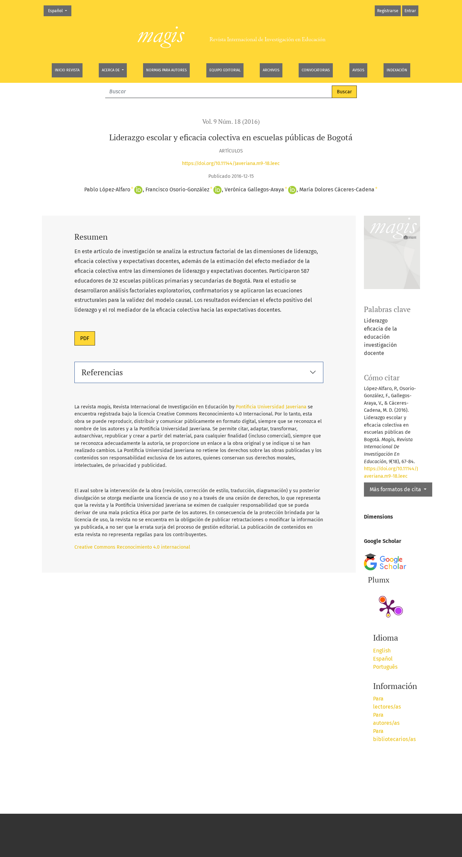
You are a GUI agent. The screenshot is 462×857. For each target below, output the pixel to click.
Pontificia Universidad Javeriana (271, 407)
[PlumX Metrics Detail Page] (388, 607)
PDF (84, 338)
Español (59, 10)
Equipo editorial (224, 70)
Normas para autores (166, 70)
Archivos (271, 70)
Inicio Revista (67, 70)
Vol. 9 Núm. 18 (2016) (231, 121)
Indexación (397, 70)
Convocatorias (316, 70)
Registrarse (387, 10)
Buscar (344, 92)
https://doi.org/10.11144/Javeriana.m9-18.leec (231, 163)
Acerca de (111, 70)
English (382, 650)
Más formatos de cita (396, 489)
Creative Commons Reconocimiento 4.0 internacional (132, 547)
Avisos (358, 70)
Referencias (102, 372)
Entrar (410, 10)
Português (385, 667)
